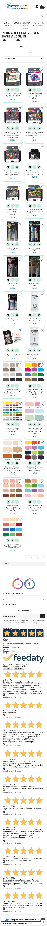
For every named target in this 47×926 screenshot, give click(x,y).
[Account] (37, 7)
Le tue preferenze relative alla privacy (25, 919)
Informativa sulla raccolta (15, 923)
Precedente (8, 668)
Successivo (19, 668)
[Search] (42, 16)
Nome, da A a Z (23, 58)
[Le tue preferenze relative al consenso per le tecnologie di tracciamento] (43, 922)
